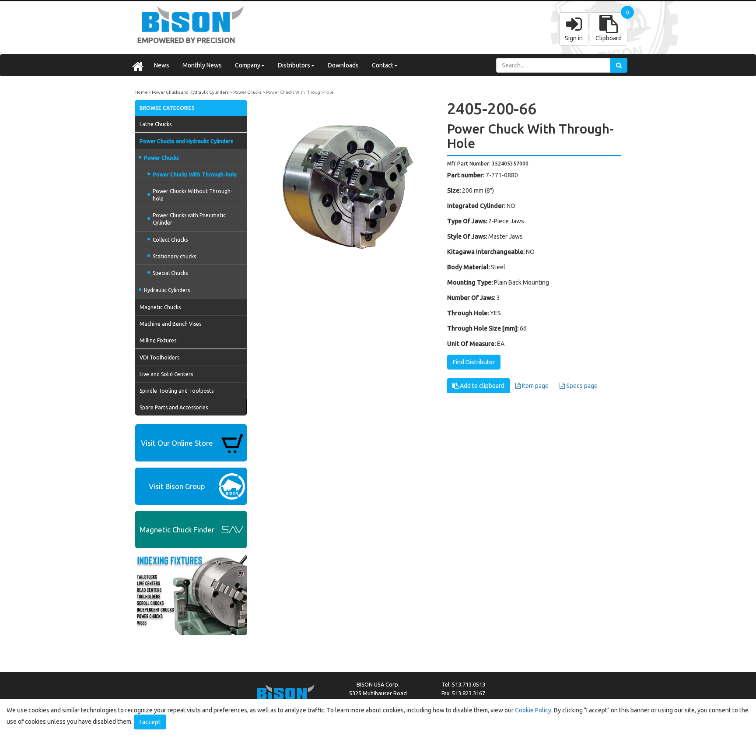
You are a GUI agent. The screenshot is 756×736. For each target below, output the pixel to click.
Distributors (294, 65)
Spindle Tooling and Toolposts (177, 391)
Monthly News (202, 65)
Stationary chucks (174, 256)
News (161, 65)
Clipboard (608, 38)
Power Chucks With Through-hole (299, 92)
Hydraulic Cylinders (167, 290)
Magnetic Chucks (160, 307)
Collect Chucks (170, 240)
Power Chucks (247, 92)
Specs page (581, 385)
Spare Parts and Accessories (174, 407)
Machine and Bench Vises (170, 324)
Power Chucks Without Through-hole (192, 194)
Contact (382, 65)
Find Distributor (474, 362)
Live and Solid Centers (166, 374)
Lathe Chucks (156, 124)
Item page (535, 385)
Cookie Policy (533, 710)
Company (247, 65)
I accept (150, 721)
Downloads (343, 65)
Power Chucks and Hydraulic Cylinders (190, 92)
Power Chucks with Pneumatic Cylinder (189, 218)
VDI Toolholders (159, 357)
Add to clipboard (481, 385)
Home (141, 92)
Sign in (574, 38)
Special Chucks (170, 273)
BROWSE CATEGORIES (167, 108)
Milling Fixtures (158, 340)
